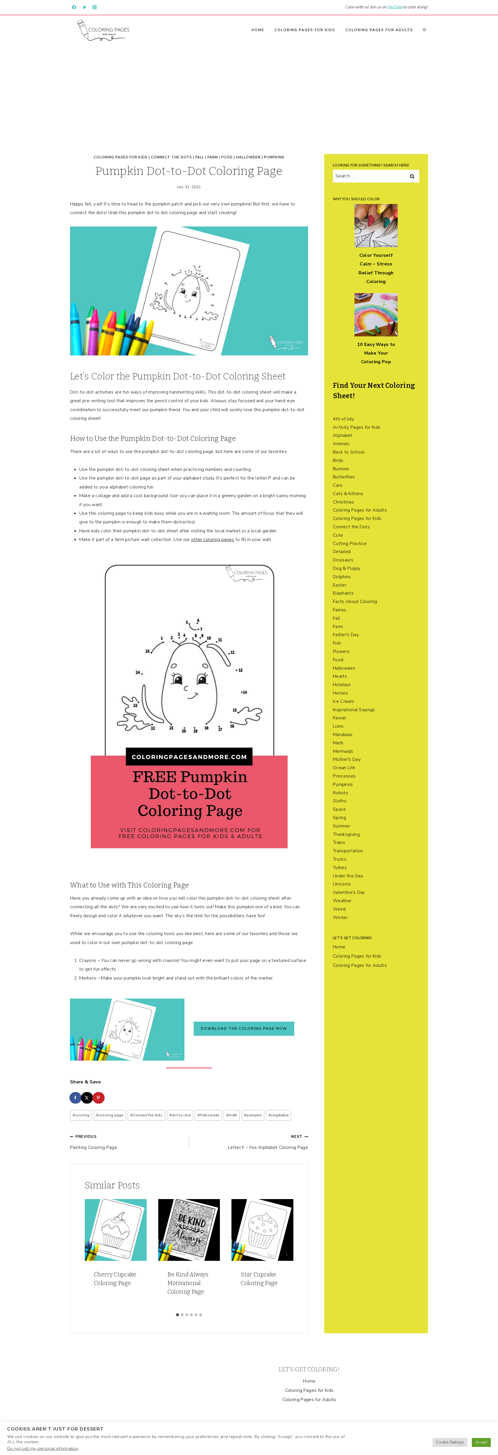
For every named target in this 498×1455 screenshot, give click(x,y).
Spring (339, 817)
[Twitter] (84, 7)
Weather (342, 901)
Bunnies (341, 469)
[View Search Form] (424, 30)
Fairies (339, 610)
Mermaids (343, 751)
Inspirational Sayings (354, 710)
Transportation (348, 851)
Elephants (343, 593)
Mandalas (343, 734)
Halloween (248, 157)
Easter (339, 585)
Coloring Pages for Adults (379, 30)
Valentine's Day (349, 892)
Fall (199, 157)
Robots (340, 793)
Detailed (342, 551)
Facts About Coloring (355, 601)
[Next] (286, 1254)
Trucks (339, 859)
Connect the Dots (171, 157)
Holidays (342, 684)
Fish (337, 643)
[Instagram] (94, 7)
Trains (339, 842)
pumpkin (253, 1115)
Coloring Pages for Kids (305, 30)
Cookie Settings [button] (450, 1442)
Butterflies (344, 477)
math (231, 1115)
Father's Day (346, 635)
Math (338, 743)
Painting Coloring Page (93, 1142)
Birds (338, 460)
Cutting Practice (350, 543)
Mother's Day (347, 759)
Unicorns (342, 884)
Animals (341, 444)
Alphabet (342, 435)
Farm (212, 157)
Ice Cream (343, 701)
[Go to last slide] (91, 1254)
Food (227, 157)
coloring (81, 1115)
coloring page (109, 1115)
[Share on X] (87, 1098)
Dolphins (342, 577)
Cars (337, 485)
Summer (341, 826)
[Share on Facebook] (76, 1098)
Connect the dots (146, 1115)
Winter (340, 917)
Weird (339, 909)
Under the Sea (348, 876)
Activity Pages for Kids (356, 427)
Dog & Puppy (347, 568)
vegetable (279, 1115)
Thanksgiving (346, 834)
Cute (338, 535)
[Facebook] (74, 7)
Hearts (340, 676)
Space (339, 809)
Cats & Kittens (348, 493)
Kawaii (339, 718)
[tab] (177, 1314)
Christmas (343, 502)
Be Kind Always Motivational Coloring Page (187, 1283)
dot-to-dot (180, 1115)
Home (258, 30)
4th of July (343, 419)
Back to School (348, 452)
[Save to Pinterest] (99, 1098)
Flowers (341, 651)
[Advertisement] (249, 87)
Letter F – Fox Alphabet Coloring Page (268, 1142)
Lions (338, 726)
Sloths (339, 801)
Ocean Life (344, 768)
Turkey (340, 867)
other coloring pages (212, 539)
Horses (340, 693)
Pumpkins (274, 157)
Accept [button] (481, 1442)
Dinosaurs (343, 560)
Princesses (344, 776)
